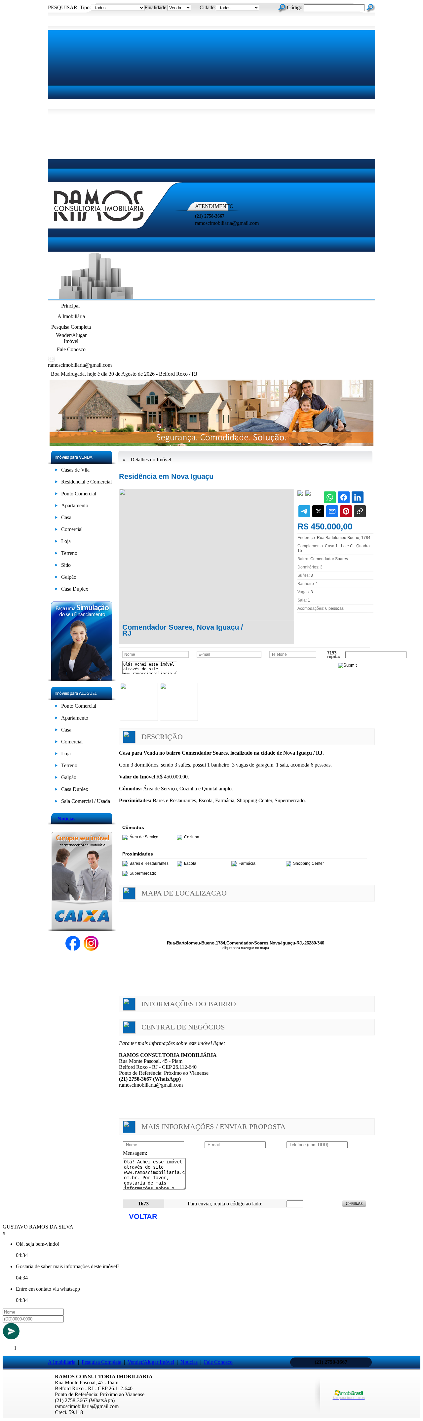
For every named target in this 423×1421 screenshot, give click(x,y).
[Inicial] (99, 223)
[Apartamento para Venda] (56, 507)
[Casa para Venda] (56, 519)
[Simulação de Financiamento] (82, 679)
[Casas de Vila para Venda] (56, 471)
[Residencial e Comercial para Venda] (56, 483)
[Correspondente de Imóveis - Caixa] (82, 929)
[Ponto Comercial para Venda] (56, 495)
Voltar (143, 1216)
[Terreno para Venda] (56, 554)
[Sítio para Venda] (56, 566)
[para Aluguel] (56, 707)
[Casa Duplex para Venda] (56, 590)
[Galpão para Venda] (56, 578)
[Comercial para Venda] (56, 530)
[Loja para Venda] (56, 542)
